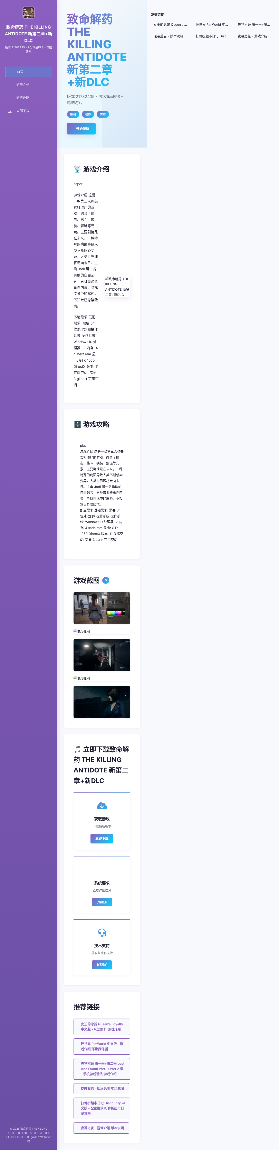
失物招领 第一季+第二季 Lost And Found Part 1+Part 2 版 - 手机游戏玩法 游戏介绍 (102, 1068)
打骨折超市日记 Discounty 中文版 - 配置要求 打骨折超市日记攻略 (103, 1108)
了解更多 (102, 902)
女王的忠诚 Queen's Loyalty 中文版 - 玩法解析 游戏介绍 (102, 1026)
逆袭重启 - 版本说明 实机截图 (102, 1089)
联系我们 (102, 964)
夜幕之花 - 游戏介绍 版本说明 (102, 1128)
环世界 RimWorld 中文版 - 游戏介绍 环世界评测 (102, 1046)
